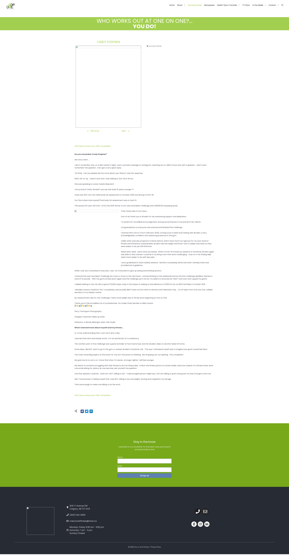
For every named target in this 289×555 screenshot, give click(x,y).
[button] (82, 411)
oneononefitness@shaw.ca (83, 521)
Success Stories (195, 5)
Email (119, 466)
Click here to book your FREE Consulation (93, 146)
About (179, 5)
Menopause (209, 5)
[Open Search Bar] (282, 5)
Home (172, 5)
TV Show (246, 5)
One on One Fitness (141, 547)
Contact (272, 5)
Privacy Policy (155, 547)
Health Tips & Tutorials (227, 5)
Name (120, 457)
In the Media (257, 5)
